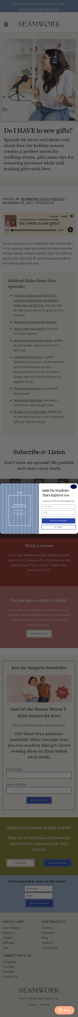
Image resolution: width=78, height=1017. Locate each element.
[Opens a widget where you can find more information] (64, 1010)
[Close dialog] (73, 486)
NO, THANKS (58, 527)
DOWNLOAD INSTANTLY (58, 521)
